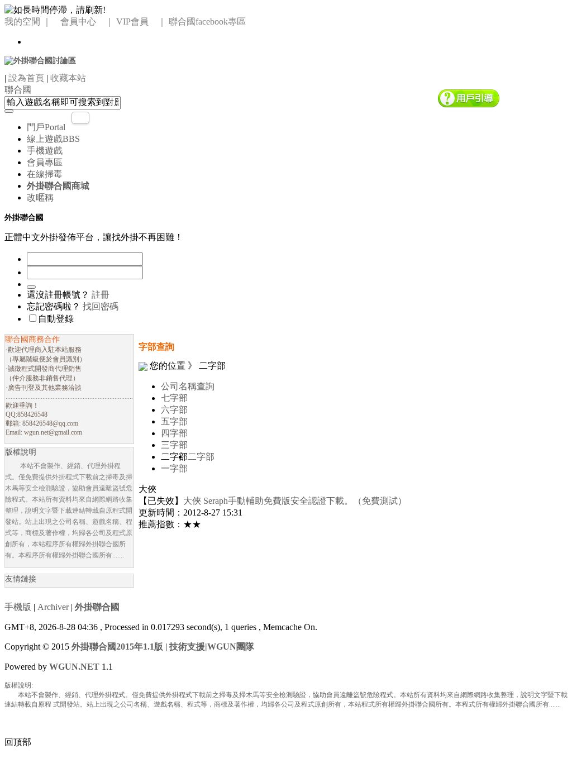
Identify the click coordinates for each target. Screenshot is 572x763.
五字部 (174, 421)
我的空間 (22, 21)
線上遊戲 (53, 139)
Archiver (53, 607)
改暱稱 (40, 197)
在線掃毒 (45, 174)
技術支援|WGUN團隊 (211, 646)
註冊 (100, 294)
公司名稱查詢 (187, 386)
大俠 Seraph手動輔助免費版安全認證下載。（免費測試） (295, 501)
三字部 (174, 445)
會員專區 (45, 162)
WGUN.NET (74, 666)
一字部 (174, 468)
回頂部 (17, 742)
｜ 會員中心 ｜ (78, 21)
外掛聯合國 (97, 607)
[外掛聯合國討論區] (40, 60)
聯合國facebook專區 (207, 21)
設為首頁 (26, 78)
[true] (8, 111)
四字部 (174, 433)
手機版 (17, 607)
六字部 (174, 409)
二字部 (201, 456)
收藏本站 (68, 78)
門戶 (46, 127)
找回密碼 (100, 306)
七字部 (174, 398)
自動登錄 (56, 318)
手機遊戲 (45, 150)
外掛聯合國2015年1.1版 (117, 646)
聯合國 (17, 89)
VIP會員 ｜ (141, 21)
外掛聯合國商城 (58, 185)
